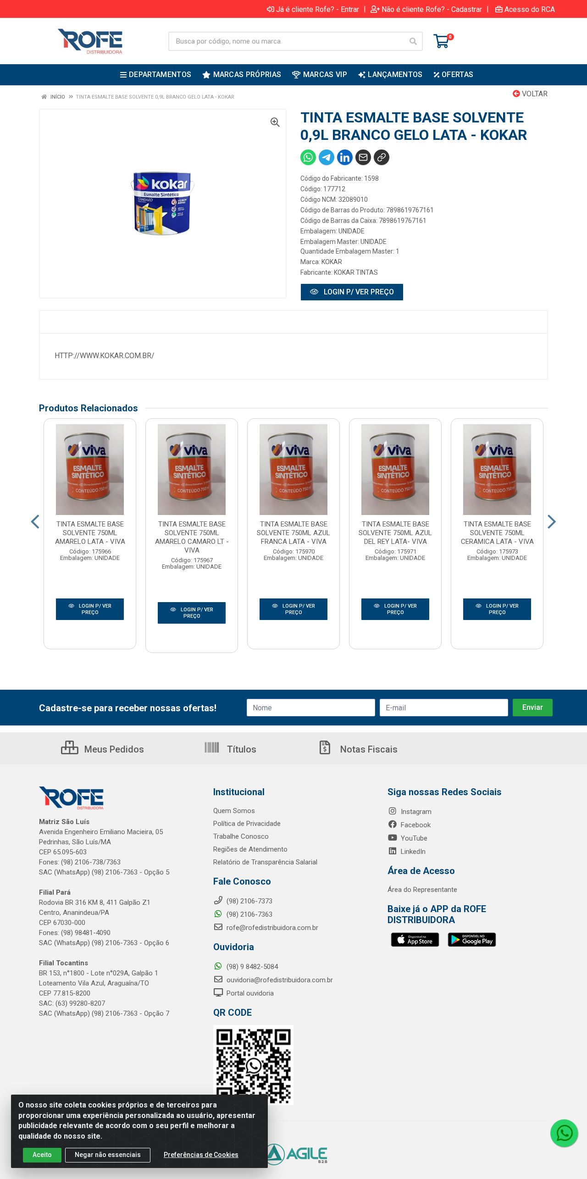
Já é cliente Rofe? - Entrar (317, 9)
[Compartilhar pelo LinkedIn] (345, 157)
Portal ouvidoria (249, 993)
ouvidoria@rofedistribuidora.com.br (279, 980)
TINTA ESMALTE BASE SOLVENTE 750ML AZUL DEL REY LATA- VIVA (395, 533)
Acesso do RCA (529, 9)
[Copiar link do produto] (381, 157)
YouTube (413, 838)
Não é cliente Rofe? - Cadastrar (432, 9)
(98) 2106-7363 (248, 914)
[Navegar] (35, 522)
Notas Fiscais (368, 749)
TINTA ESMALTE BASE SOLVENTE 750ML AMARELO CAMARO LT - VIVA (192, 537)
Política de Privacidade (247, 823)
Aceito (42, 1154)
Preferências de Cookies (201, 1154)
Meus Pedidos (113, 749)
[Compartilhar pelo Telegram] (326, 157)
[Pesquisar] (413, 41)
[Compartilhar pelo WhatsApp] (308, 157)
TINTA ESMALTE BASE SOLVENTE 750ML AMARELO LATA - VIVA (90, 533)
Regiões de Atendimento (250, 849)
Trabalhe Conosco (241, 836)
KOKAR (331, 262)
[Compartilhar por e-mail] (363, 157)
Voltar (534, 93)
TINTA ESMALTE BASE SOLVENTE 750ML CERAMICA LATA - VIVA (497, 533)
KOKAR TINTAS (356, 272)
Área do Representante (422, 890)
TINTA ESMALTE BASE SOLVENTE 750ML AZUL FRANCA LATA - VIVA (293, 533)
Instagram (415, 812)
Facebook (415, 825)
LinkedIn (412, 851)
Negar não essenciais (108, 1154)
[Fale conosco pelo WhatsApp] (564, 1133)
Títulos (240, 749)
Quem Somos (234, 811)
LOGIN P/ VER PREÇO (358, 292)
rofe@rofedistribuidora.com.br (271, 928)
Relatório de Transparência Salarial (265, 862)
